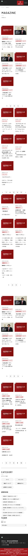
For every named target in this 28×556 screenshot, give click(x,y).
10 (21, 463)
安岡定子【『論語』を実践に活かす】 (11, 515)
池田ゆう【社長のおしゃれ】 (10, 496)
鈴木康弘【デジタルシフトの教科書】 (12, 505)
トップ (2, 7)
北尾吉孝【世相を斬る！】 (9, 502)
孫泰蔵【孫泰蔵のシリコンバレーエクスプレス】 (13, 508)
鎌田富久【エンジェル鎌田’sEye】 (11, 499)
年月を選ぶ (4, 525)
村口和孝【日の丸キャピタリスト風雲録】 (13, 512)
